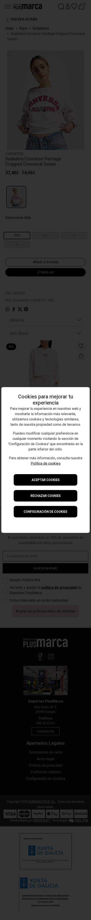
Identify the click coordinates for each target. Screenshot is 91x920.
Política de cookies (46, 463)
